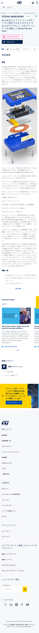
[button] (2, 3)
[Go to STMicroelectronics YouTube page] (27, 605)
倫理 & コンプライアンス (9, 554)
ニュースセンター (7, 505)
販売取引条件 (20, 624)
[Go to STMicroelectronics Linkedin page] (11, 605)
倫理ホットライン (7, 559)
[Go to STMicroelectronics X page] (6, 605)
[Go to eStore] (33, 3)
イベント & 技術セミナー (9, 511)
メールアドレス (6, 585)
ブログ (4, 468)
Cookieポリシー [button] (28, 626)
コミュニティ (5, 500)
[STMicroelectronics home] (19, 2)
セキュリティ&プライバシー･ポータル (13, 570)
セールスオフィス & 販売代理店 (11, 494)
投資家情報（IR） (7, 440)
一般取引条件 (5, 474)
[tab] (2, 49)
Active (28, 16)
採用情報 (4, 457)
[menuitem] (15, 375)
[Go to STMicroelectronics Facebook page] (22, 605)
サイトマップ (5, 536)
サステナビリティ (7, 446)
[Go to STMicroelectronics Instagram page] (16, 605)
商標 (26, 624)
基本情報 (4, 435)
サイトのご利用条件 (10, 624)
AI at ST (4, 516)
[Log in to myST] (37, 2)
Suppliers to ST (6, 463)
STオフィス (5, 488)
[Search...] (4, 7)
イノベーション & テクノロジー (11, 452)
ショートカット (6, 531)
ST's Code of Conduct (8, 565)
